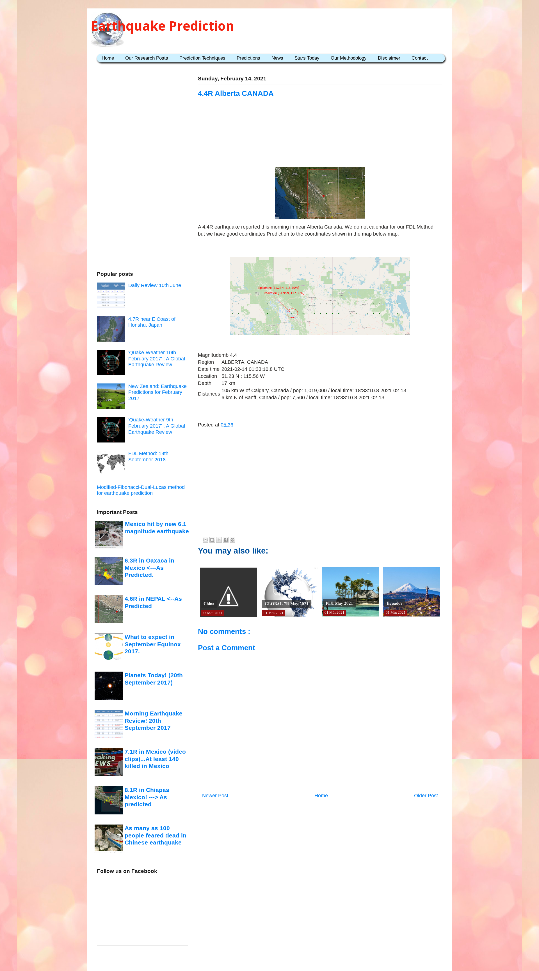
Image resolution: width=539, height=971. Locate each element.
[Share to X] (219, 540)
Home (108, 58)
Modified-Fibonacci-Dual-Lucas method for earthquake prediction (141, 490)
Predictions (248, 58)
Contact (420, 58)
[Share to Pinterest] (232, 540)
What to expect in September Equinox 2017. (153, 644)
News (277, 58)
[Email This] (205, 540)
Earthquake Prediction (162, 26)
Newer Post (215, 795)
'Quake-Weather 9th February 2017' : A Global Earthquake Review (156, 426)
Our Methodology (349, 58)
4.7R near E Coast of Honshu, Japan (151, 322)
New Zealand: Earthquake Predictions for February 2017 (157, 392)
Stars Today (306, 58)
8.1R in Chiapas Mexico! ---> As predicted (147, 797)
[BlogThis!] (212, 540)
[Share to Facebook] (226, 540)
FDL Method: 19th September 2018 (148, 456)
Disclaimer (389, 58)
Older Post (426, 795)
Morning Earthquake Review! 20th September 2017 (153, 720)
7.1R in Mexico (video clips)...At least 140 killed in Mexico (155, 758)
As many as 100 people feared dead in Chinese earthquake (155, 835)
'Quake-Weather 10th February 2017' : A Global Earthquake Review (156, 358)
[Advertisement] (320, 132)
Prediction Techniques (202, 58)
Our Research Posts (146, 58)
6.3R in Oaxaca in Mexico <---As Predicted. (149, 567)
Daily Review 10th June (154, 285)
